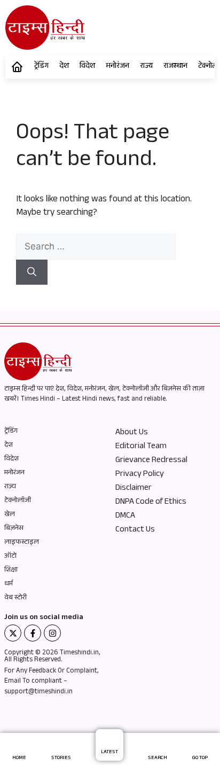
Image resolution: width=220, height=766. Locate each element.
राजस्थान (175, 66)
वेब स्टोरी (15, 598)
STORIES (61, 758)
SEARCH (157, 758)
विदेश (87, 66)
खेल (9, 515)
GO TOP (200, 758)
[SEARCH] (158, 746)
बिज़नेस (13, 528)
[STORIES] (61, 746)
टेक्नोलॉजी (17, 501)
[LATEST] (109, 740)
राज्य (146, 66)
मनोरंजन (117, 66)
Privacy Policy (139, 475)
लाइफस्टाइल (21, 542)
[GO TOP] (200, 746)
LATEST (109, 752)
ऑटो (10, 556)
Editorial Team (141, 447)
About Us (131, 433)
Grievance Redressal (151, 461)
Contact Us (135, 530)
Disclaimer (133, 489)
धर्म (8, 584)
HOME (19, 758)
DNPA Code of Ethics (150, 503)
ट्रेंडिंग (41, 66)
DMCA (125, 516)
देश (64, 66)
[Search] (32, 272)
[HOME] (19, 746)
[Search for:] (96, 248)
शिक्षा (11, 570)
